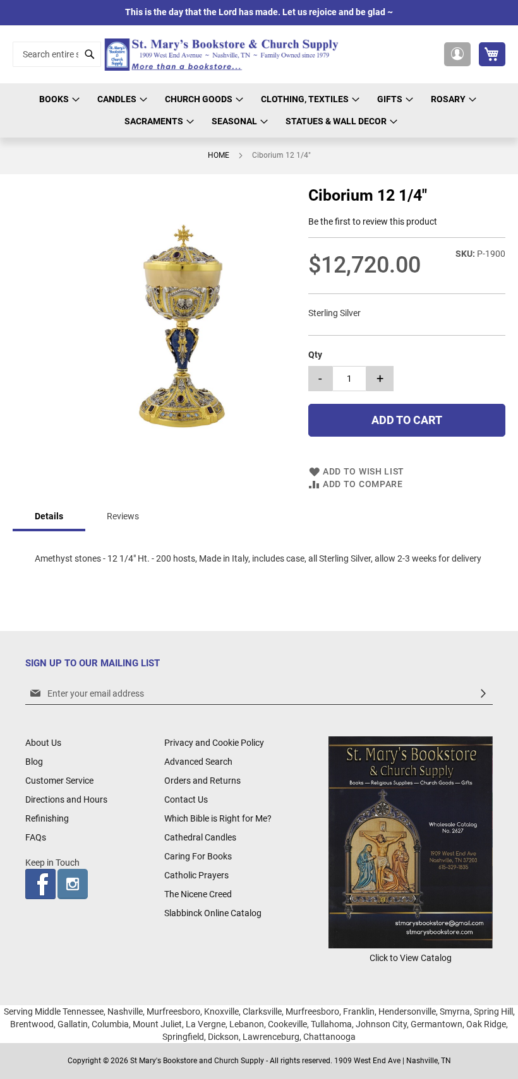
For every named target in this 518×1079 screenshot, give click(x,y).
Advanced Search (198, 762)
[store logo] (224, 54)
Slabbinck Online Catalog (213, 913)
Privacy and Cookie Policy (214, 743)
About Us (43, 743)
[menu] (259, 110)
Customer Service (59, 780)
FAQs (35, 837)
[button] (457, 54)
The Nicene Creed (198, 894)
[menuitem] (57, 99)
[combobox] (57, 54)
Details (49, 516)
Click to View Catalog (411, 958)
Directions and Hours (66, 799)
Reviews (123, 516)
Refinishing (47, 818)
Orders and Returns (202, 780)
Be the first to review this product (372, 221)
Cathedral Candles (200, 837)
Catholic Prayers (196, 875)
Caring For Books (198, 856)
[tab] (49, 517)
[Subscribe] (483, 694)
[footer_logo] (410, 945)
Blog (34, 762)
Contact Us (186, 799)
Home (218, 155)
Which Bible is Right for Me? (218, 818)
